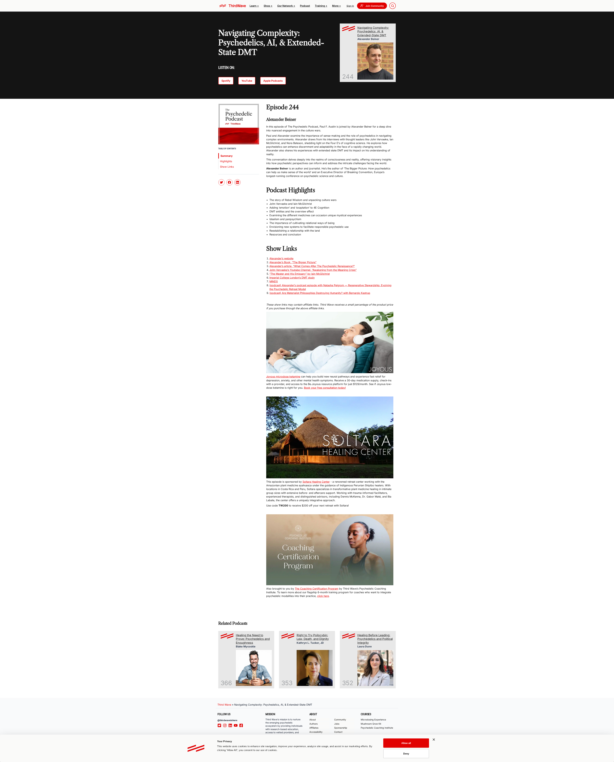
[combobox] (392, 6)
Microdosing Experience (373, 719)
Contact (338, 732)
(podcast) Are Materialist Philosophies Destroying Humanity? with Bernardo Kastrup (319, 293)
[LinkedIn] (231, 725)
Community (340, 719)
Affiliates (313, 727)
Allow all (406, 743)
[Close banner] (434, 740)
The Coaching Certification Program (316, 588)
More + (336, 5)
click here (323, 596)
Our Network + (286, 5)
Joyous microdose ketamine (283, 376)
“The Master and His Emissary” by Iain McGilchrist (299, 273)
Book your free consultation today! (325, 387)
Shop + (268, 5)
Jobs (336, 723)
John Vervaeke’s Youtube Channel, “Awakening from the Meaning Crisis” (313, 270)
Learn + (254, 5)
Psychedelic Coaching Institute (377, 727)
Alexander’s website (281, 258)
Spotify (225, 80)
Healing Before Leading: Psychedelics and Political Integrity (375, 639)
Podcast (305, 5)
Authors (313, 723)
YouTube (246, 80)
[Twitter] (220, 725)
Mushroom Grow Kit (371, 723)
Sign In (350, 5)
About (312, 719)
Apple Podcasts (273, 80)
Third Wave (224, 704)
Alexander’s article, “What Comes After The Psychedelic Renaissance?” (312, 266)
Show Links (227, 166)
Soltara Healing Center (316, 481)
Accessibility (316, 732)
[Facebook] (242, 725)
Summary (226, 155)
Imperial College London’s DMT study (292, 277)
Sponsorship (340, 727)
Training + (321, 5)
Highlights (226, 161)
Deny (406, 753)
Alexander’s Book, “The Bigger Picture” (292, 262)
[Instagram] (225, 725)
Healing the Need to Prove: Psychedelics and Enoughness (253, 639)
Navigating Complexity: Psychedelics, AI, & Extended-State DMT (373, 31)
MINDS (273, 281)
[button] (254, 6)
